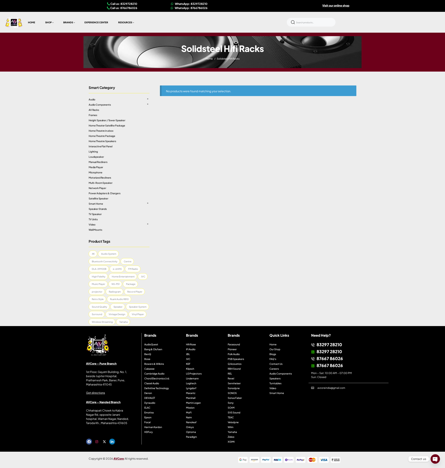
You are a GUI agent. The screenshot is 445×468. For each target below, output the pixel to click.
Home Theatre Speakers (102, 141)
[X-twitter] (104, 442)
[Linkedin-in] (112, 442)
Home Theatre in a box (101, 130)
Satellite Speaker (98, 198)
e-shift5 (117, 269)
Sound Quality (99, 306)
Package (130, 284)
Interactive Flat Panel (100, 146)
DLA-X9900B (99, 269)
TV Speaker (95, 214)
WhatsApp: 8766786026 (191, 8)
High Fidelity (98, 276)
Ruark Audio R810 (119, 299)
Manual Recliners (98, 161)
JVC (143, 276)
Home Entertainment (123, 276)
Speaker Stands (98, 208)
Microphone (95, 172)
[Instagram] (97, 442)
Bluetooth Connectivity (104, 261)
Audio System (108, 253)
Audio (92, 99)
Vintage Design (117, 314)
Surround (97, 314)
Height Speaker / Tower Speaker (107, 120)
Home (209, 58)
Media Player (96, 167)
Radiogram (115, 291)
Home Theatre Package (102, 135)
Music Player (98, 284)
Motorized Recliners (100, 177)
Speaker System (138, 306)
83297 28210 (329, 344)
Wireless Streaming (102, 322)
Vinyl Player (138, 314)
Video (92, 224)
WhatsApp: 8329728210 (190, 4)
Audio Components (100, 104)
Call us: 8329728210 (123, 4)
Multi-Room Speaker (100, 182)
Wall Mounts (95, 229)
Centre (127, 261)
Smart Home (96, 203)
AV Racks (94, 109)
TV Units (93, 219)
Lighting (93, 151)
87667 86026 (330, 358)
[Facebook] (89, 442)
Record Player (134, 291)
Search (293, 22)
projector (97, 291)
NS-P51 (116, 284)
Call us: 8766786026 (123, 8)
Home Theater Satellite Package (107, 125)
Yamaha (123, 322)
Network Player (97, 188)
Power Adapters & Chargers (104, 193)
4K (93, 253)
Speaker (118, 306)
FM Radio (133, 269)
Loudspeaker (96, 156)
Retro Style (98, 299)
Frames (93, 115)
